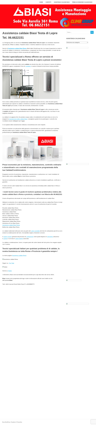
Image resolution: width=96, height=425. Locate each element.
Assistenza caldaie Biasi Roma (17, 48)
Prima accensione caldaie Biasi (82, 2)
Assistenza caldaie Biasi (62, 2)
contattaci (28, 66)
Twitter (10, 271)
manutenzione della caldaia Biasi (18, 119)
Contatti (48, 2)
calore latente (19, 238)
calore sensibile (35, 231)
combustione (29, 236)
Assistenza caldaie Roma (19, 255)
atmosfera (50, 236)
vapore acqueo (7, 236)
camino (5, 238)
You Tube (11, 263)
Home (41, 2)
